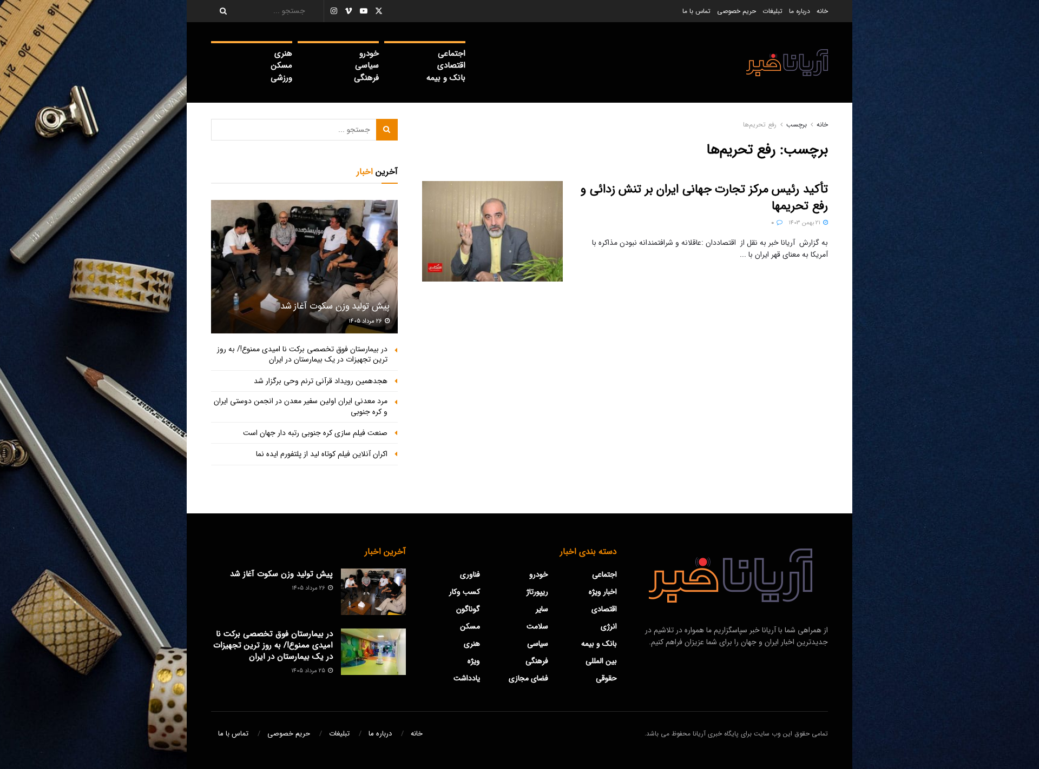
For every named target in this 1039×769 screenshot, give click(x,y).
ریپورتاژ (537, 592)
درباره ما (799, 11)
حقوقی (606, 678)
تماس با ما (696, 11)
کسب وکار (464, 592)
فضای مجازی (528, 678)
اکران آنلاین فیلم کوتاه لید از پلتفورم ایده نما (321, 454)
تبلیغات (772, 11)
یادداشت (466, 678)
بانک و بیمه (445, 77)
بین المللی (601, 661)
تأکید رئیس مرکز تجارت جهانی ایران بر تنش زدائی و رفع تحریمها (704, 197)
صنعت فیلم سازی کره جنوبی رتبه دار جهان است (315, 433)
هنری (283, 53)
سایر (542, 609)
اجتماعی (451, 53)
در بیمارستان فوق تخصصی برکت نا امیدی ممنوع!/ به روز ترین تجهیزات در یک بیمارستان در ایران (302, 354)
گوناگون (468, 609)
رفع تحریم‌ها (760, 124)
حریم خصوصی (736, 11)
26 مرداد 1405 (366, 321)
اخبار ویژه (603, 592)
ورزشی (281, 77)
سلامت (537, 626)
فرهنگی (366, 77)
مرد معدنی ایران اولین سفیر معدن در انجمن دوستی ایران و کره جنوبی (300, 406)
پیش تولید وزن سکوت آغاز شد (335, 306)
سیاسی (367, 65)
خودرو (369, 53)
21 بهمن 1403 (805, 223)
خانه (822, 11)
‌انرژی (609, 626)
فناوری (470, 574)
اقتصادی (451, 65)
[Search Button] (219, 11)
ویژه (474, 661)
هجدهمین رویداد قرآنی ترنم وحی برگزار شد (320, 381)
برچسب (796, 124)
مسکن (281, 65)
